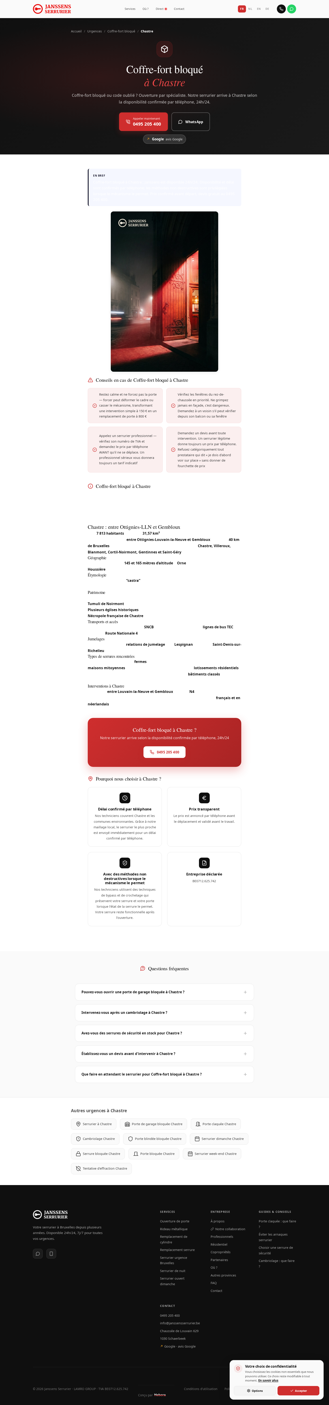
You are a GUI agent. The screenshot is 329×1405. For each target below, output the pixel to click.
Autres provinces (223, 1275)
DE (267, 9)
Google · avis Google (178, 1346)
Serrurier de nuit (172, 1271)
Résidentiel (219, 1244)
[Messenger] (38, 1254)
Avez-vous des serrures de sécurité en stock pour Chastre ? (131, 1033)
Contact (179, 9)
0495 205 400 (170, 1315)
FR (242, 9)
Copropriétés (221, 1252)
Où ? (146, 9)
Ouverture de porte (174, 1221)
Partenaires (219, 1260)
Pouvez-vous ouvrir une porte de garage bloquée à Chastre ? (132, 992)
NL (250, 9)
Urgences (94, 31)
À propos (217, 1221)
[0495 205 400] (281, 8)
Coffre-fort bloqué (121, 31)
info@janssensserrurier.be (180, 1323)
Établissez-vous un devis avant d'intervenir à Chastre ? (128, 1053)
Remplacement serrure (177, 1250)
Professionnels (222, 1236)
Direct (160, 9)
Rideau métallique (174, 1229)
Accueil (76, 31)
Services (130, 9)
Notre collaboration (230, 1229)
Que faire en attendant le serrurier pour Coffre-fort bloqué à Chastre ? (141, 1074)
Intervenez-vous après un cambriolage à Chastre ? (124, 1012)
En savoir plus (268, 1380)
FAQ (214, 1283)
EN (259, 9)
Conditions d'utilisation (200, 1389)
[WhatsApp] (291, 8)
